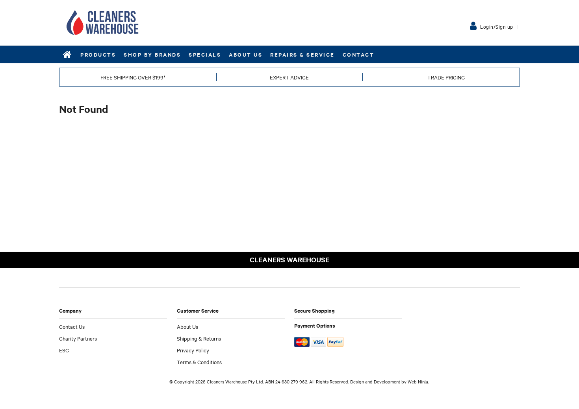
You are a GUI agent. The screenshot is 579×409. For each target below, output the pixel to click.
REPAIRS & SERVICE (302, 54)
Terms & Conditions (199, 361)
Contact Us (72, 326)
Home (67, 54)
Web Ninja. (418, 381)
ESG (64, 350)
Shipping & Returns (199, 338)
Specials (205, 54)
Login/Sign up (496, 26)
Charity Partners (78, 338)
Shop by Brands (152, 54)
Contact (359, 54)
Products (98, 54)
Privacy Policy (193, 350)
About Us (245, 54)
